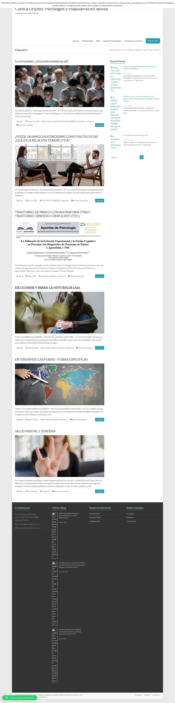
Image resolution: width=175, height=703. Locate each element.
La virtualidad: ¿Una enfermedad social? (42, 61)
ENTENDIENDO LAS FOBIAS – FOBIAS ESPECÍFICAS (51, 359)
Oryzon (76, 41)
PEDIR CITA (153, 41)
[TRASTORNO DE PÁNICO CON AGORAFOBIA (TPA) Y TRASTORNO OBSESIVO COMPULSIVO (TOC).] (59, 221)
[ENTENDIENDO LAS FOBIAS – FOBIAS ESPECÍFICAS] (59, 364)
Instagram (130, 514)
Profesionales (87, 41)
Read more (139, 80)
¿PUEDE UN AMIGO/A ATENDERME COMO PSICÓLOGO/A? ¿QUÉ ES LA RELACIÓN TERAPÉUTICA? (56, 138)
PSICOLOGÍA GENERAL (67, 121)
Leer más (99, 125)
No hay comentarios (25, 125)
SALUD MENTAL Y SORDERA (35, 431)
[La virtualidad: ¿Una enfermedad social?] (59, 66)
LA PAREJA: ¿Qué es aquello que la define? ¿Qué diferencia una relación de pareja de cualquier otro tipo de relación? (141, 99)
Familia (54, 121)
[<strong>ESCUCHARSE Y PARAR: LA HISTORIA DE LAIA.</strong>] (59, 293)
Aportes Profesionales (112, 41)
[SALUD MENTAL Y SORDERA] (59, 436)
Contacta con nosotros (133, 41)
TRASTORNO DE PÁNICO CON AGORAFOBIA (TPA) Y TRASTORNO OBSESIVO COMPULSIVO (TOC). (52, 214)
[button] (19, 697)
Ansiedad (47, 121)
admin (20, 121)
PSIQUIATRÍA (94, 517)
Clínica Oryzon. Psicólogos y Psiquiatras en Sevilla (61, 8)
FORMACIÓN (94, 521)
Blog (98, 41)
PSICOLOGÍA (94, 514)
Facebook (130, 517)
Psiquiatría (81, 121)
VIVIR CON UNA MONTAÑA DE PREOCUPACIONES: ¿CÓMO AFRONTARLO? (68, 516)
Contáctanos (131, 521)
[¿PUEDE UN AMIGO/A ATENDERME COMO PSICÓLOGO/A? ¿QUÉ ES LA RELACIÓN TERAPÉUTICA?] (59, 145)
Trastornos (89, 121)
